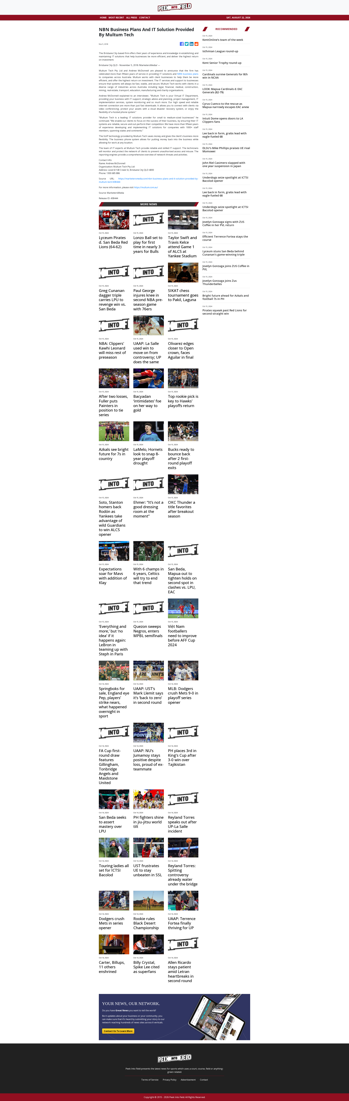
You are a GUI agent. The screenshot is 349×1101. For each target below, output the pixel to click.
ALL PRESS (131, 17)
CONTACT (144, 17)
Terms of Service (149, 1079)
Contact (204, 1079)
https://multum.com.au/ (146, 187)
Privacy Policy (169, 1079)
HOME (103, 17)
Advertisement (188, 1079)
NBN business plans (187, 73)
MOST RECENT (116, 17)
